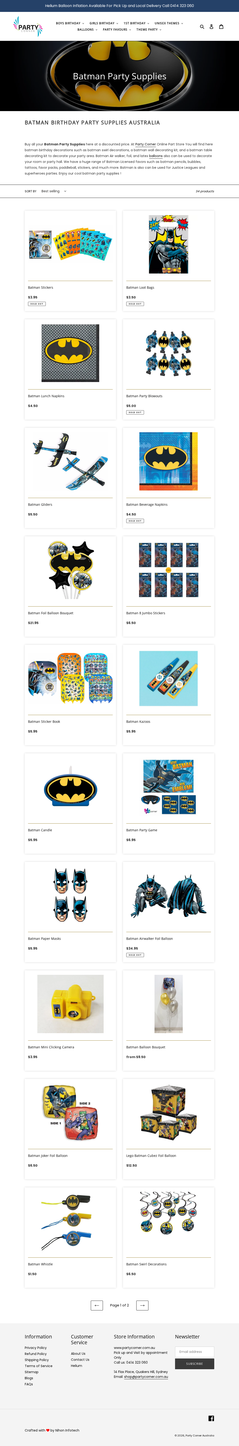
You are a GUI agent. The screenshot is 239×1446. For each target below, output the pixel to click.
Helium (76, 1365)
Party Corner (145, 144)
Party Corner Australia (200, 1435)
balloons (156, 156)
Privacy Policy (36, 1347)
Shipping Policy (37, 1360)
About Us (78, 1353)
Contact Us (80, 1359)
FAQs (29, 1384)
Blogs (29, 1378)
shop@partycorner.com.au (146, 1376)
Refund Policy (36, 1353)
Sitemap (32, 1372)
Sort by (30, 191)
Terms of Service (39, 1366)
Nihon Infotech (67, 1430)
